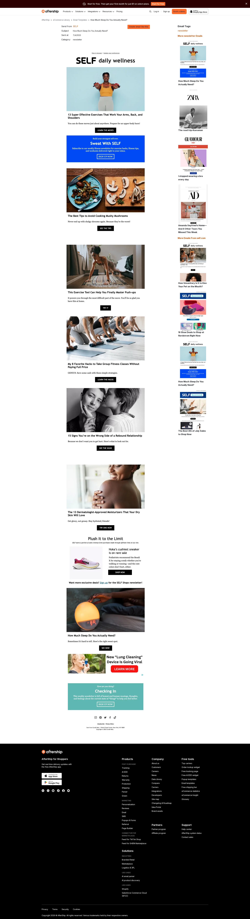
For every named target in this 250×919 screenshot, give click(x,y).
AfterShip (46, 20)
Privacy (45, 909)
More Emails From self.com (191, 238)
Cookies (76, 909)
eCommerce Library (61, 20)
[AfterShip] (51, 11)
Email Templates (80, 20)
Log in (156, 11)
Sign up (166, 11)
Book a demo (179, 11)
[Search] (150, 11)
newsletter (183, 30)
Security (65, 909)
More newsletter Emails (190, 36)
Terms (55, 909)
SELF (75, 26)
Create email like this (138, 27)
